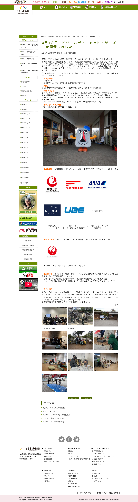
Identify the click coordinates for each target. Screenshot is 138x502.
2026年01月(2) (26, 127)
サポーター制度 (72, 478)
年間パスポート (72, 481)
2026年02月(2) (26, 123)
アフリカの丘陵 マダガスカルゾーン (103, 456)
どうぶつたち (63, 7)
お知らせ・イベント (74, 448)
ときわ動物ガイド (73, 483)
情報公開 (94, 476)
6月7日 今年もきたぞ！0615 (54, 408)
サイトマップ (102, 493)
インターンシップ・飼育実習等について (79, 459)
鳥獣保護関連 (28, 254)
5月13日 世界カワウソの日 (53, 418)
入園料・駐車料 (72, 476)
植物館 (64, 2)
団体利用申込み (96, 481)
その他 (94, 470)
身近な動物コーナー (98, 461)
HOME (43, 36)
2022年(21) (24, 147)
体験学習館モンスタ (98, 464)
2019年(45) (24, 163)
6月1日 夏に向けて (50, 411)
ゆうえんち (45, 2)
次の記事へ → (86, 398)
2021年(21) (24, 152)
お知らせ (70, 451)
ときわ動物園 (50, 36)
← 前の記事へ (73, 398)
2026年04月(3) (26, 114)
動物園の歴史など (28, 250)
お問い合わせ (96, 473)
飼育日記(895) (25, 82)
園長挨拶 (28, 241)
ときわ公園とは (36, 2)
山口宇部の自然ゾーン (98, 459)
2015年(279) (25, 183)
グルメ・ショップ (100, 2)
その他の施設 (82, 2)
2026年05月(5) (26, 109)
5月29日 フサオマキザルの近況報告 (56, 415)
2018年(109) (25, 168)
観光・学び (91, 2)
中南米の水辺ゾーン (98, 453)
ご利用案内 (92, 7)
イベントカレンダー (73, 456)
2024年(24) (24, 137)
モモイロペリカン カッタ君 (51, 461)
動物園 (55, 2)
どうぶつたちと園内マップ (100, 448)
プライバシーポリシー (87, 493)
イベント (46, 7)
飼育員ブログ (78, 7)
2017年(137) (25, 173)
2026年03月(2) (26, 118)
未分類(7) (24, 95)
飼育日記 (52, 53)
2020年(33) (24, 158)
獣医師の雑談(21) (26, 91)
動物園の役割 (28, 259)
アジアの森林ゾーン (98, 451)
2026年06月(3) (26, 105)
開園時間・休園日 (28, 245)
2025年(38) (24, 132)
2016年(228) (25, 178)
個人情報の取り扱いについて (100, 478)
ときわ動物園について (110, 7)
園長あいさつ (48, 451)
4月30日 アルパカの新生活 (53, 422)
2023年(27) (24, 142)
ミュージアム (73, 2)
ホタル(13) (24, 86)
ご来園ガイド (109, 2)
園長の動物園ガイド (74, 486)
